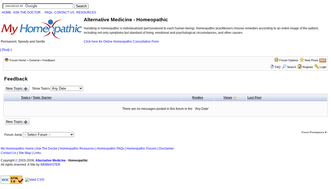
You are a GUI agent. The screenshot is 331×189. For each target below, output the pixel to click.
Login (323, 67)
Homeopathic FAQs (110, 148)
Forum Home (18, 60)
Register (308, 67)
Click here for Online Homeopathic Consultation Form (121, 41)
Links (37, 153)
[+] (10, 50)
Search (291, 67)
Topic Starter (42, 97)
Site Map (25, 153)
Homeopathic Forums (141, 148)
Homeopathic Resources (77, 148)
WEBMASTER (50, 164)
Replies (197, 97)
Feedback (48, 60)
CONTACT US (64, 12)
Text (5, 50)
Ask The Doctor (46, 148)
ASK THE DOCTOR (27, 12)
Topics (26, 97)
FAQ (278, 67)
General (34, 60)
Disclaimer (166, 148)
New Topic (14, 88)
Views (227, 97)
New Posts (311, 60)
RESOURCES (86, 12)
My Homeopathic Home (17, 148)
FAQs (48, 12)
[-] (1, 50)
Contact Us (8, 153)
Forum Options (288, 60)
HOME (6, 12)
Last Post (254, 97)
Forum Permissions (313, 132)
